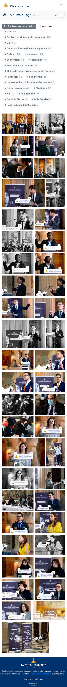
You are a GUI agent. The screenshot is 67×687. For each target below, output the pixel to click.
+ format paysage (17, 88)
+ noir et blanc (29, 93)
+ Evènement (14, 59)
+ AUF (10, 31)
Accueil (4, 15)
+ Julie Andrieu (41, 99)
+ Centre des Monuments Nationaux (27, 37)
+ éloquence (33, 54)
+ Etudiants (42, 88)
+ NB (9, 93)
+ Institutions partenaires (21, 65)
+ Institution (38, 59)
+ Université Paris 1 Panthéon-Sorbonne (29, 82)
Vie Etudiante (48, 15)
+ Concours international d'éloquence (28, 48)
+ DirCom (12, 54)
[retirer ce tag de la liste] (55, 15)
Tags (27, 15)
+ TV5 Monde (37, 76)
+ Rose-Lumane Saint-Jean (21, 104)
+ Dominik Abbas (16, 99)
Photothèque (19, 6)
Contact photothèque (33, 679)
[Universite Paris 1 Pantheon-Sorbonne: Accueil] (33, 667)
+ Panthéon (13, 76)
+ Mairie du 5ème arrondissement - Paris (30, 71)
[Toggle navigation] (61, 5)
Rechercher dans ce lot (20, 26)
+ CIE (10, 42)
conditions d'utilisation (41, 674)
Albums (15, 15)
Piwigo (33, 686)
